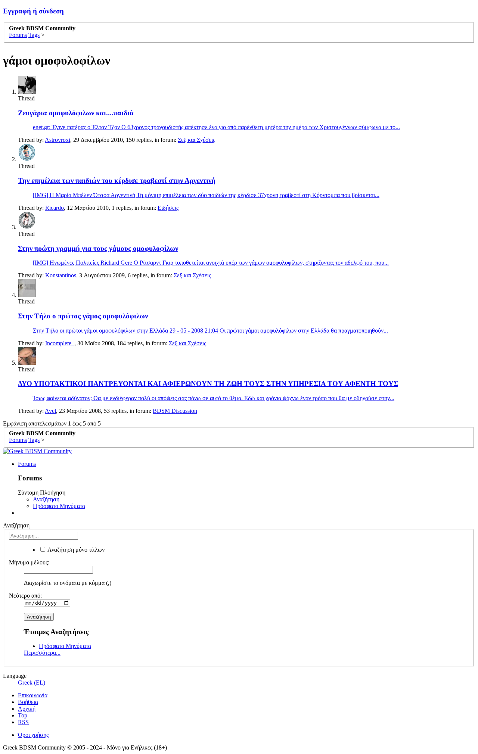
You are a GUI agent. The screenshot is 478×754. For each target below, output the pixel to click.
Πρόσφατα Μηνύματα (59, 506)
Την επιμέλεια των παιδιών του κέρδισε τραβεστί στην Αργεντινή (116, 180)
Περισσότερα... (42, 652)
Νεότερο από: (25, 595)
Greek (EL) (31, 682)
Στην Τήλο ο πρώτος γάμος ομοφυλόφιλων (83, 316)
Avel (50, 411)
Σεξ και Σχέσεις (196, 140)
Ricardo (54, 208)
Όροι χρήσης (33, 735)
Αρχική (26, 708)
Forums (27, 464)
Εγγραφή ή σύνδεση (33, 11)
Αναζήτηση (46, 499)
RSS (23, 722)
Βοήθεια (28, 702)
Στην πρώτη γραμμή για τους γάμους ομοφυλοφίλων (98, 248)
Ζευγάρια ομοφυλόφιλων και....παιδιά (76, 113)
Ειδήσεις (168, 208)
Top (22, 715)
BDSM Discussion (175, 411)
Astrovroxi (57, 140)
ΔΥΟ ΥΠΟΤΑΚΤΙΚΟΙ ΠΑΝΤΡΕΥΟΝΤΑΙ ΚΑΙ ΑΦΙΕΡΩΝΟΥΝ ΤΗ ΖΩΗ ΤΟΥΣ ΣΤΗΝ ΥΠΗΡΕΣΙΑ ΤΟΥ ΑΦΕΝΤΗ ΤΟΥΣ (208, 383)
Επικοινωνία (32, 695)
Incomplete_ (59, 343)
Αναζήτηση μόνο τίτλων (75, 549)
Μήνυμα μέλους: (29, 562)
